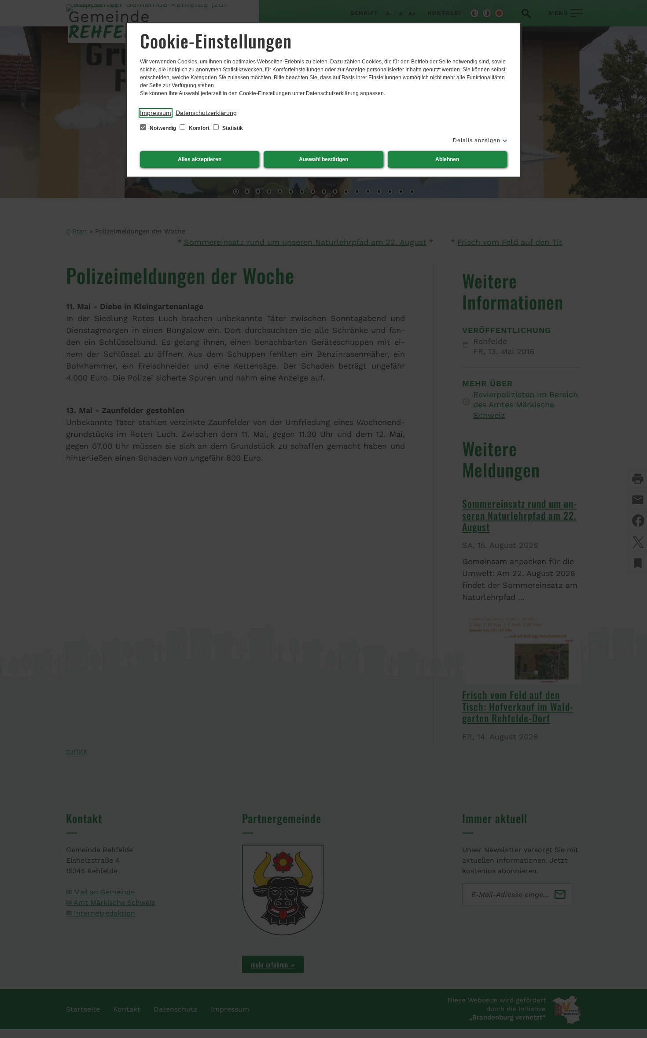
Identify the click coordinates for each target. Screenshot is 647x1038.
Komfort (199, 128)
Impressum (155, 112)
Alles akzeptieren (199, 159)
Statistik (232, 128)
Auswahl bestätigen (323, 159)
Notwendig (162, 128)
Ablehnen (447, 159)
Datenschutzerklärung (206, 112)
